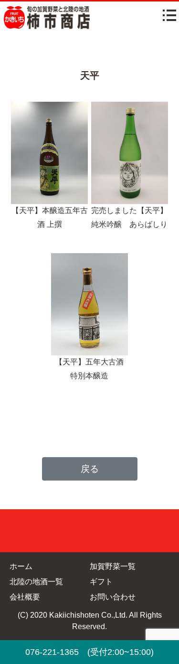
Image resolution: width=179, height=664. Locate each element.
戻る (90, 469)
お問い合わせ (113, 597)
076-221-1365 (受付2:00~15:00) (89, 652)
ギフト (101, 582)
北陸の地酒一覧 (36, 582)
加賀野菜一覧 (113, 566)
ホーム (21, 566)
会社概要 (25, 597)
